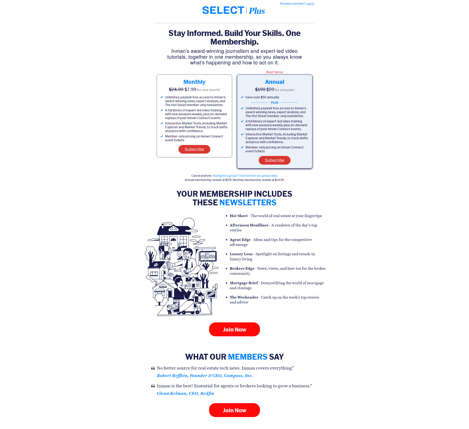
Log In (310, 3)
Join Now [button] (234, 329)
